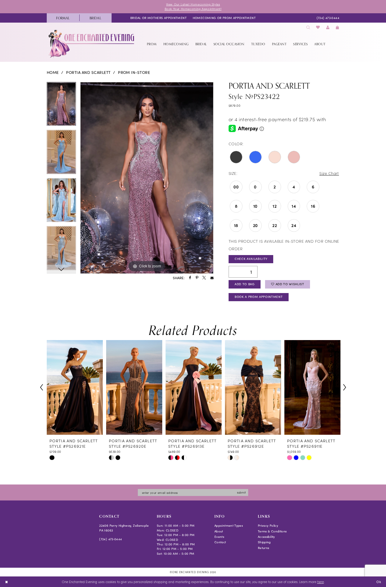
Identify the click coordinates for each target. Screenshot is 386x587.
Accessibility (266, 537)
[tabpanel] (61, 106)
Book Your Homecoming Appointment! (193, 9)
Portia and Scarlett (88, 72)
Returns (263, 548)
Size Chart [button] (329, 173)
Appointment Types (228, 525)
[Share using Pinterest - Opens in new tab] (197, 278)
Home (53, 72)
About (218, 531)
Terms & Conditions (272, 531)
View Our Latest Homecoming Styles (193, 4)
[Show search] (308, 27)
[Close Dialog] (6, 582)
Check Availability (251, 259)
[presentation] (75, 387)
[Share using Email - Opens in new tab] (212, 277)
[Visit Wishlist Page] (318, 27)
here (320, 581)
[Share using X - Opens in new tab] (204, 278)
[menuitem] (63, 18)
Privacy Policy (268, 525)
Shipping (264, 542)
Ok (378, 581)
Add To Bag (245, 284)
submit (241, 492)
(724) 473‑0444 (110, 539)
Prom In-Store (134, 72)
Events (219, 537)
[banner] (91, 44)
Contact (220, 542)
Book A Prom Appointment (259, 297)
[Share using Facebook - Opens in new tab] (190, 278)
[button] (328, 27)
